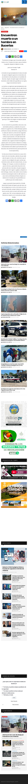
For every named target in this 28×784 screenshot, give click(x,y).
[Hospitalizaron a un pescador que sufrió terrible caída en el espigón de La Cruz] (14, 353)
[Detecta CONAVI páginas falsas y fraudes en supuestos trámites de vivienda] (14, 556)
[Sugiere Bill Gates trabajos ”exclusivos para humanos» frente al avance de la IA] (7, 606)
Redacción (6, 572)
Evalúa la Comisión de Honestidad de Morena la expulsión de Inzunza (18, 616)
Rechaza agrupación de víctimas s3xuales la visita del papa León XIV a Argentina (18, 634)
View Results (14, 701)
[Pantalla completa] (25, 478)
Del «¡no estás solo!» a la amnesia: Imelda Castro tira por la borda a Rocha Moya (18, 625)
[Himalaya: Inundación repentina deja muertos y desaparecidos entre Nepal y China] (7, 577)
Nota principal (15, 740)
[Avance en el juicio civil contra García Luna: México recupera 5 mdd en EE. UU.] (7, 763)
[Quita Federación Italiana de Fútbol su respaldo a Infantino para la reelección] (7, 587)
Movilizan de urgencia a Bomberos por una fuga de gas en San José (13, 389)
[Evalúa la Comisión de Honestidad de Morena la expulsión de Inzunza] (7, 616)
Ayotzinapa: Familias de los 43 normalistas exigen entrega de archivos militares (18, 754)
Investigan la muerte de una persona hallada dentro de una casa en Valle (13, 289)
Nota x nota (5, 549)
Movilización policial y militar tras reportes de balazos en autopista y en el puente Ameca (14, 339)
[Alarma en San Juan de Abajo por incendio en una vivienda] (14, 254)
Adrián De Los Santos (7, 267)
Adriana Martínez (6, 317)
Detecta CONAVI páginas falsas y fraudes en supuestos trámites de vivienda (13, 568)
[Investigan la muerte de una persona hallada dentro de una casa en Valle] (14, 278)
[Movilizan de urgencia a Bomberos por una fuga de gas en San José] (14, 378)
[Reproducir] (3, 478)
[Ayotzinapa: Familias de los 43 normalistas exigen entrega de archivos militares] (7, 754)
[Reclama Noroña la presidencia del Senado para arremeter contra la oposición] (7, 596)
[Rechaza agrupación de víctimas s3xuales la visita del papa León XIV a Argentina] (7, 634)
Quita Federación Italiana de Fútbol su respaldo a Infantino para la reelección (18, 587)
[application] (14, 472)
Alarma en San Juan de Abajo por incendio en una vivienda (13, 264)
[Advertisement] (14, 219)
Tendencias (14, 760)
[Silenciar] (22, 478)
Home (2, 27)
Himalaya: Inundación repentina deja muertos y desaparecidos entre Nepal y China (18, 578)
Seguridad (7, 27)
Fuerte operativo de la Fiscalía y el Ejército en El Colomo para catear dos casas (13, 314)
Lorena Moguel (7, 49)
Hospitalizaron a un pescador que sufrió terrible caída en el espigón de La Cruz (12, 364)
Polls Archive (15, 704)
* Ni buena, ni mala (8, 695)
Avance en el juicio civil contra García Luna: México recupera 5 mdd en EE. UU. (18, 764)
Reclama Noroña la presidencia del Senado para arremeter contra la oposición (18, 597)
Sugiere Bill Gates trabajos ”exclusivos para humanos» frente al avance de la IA (18, 607)
